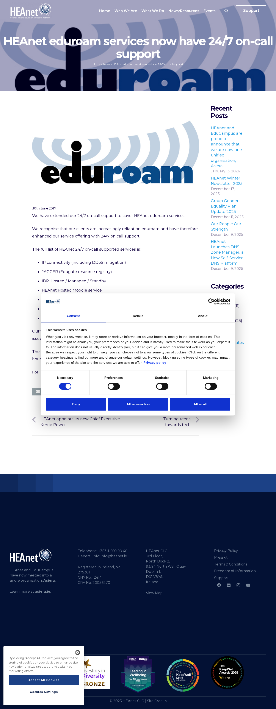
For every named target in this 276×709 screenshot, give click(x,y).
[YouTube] (248, 585)
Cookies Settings (44, 691)
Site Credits (156, 701)
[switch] (114, 386)
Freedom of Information (235, 571)
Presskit (221, 557)
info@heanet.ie (114, 556)
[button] (226, 11)
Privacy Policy (226, 551)
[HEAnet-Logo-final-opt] (31, 10)
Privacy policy (154, 362)
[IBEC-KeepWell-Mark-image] (182, 675)
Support (221, 578)
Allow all (200, 404)
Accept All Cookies (44, 680)
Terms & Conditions (230, 564)
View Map (154, 593)
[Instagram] (238, 585)
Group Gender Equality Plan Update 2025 (224, 206)
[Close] (77, 652)
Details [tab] (138, 316)
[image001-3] (227, 672)
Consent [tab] (73, 316)
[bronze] (93, 672)
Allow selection (138, 404)
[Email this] (38, 391)
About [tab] (202, 316)
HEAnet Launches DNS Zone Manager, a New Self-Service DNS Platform (227, 252)
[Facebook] (219, 585)
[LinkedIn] (229, 585)
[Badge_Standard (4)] (137, 674)
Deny (76, 404)
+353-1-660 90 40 (112, 551)
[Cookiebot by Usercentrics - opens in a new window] (211, 301)
